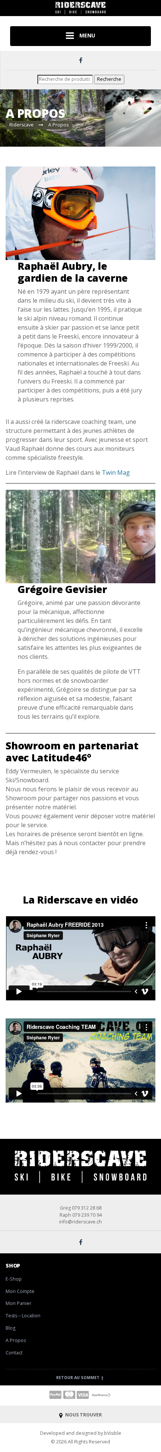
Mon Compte (20, 1291)
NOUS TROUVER (83, 1415)
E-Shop (14, 1279)
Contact (14, 1352)
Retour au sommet (78, 1377)
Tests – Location (23, 1315)
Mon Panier (18, 1303)
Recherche (109, 79)
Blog (10, 1328)
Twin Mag (116, 472)
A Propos (16, 1340)
